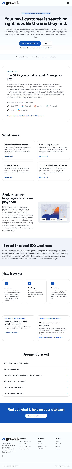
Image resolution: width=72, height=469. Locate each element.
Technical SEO (24, 449)
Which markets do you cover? (36, 381)
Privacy (58, 446)
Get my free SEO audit (29, 43)
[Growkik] (11, 3)
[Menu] (68, 3)
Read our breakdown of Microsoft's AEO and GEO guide (24, 116)
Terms (57, 449)
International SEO (25, 441)
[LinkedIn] (3, 456)
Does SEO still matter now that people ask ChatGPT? (36, 375)
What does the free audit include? (36, 363)
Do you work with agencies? (36, 393)
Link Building (23, 444)
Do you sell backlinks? (36, 369)
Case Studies (42, 444)
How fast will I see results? (36, 387)
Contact (58, 444)
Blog (39, 441)
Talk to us (47, 43)
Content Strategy (25, 446)
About (58, 441)
